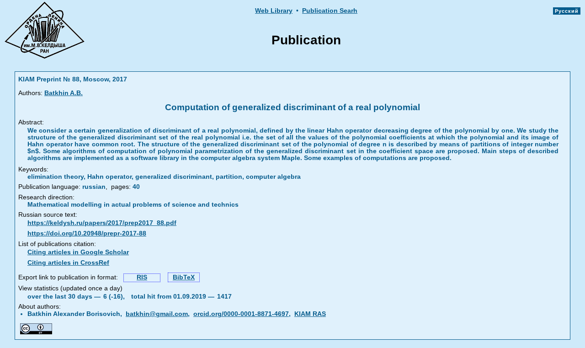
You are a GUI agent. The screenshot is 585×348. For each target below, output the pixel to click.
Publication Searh (329, 10)
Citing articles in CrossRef (68, 262)
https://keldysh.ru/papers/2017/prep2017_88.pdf (101, 223)
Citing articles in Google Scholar (78, 252)
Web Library (273, 10)
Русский (566, 11)
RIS (142, 277)
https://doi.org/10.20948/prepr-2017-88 (86, 233)
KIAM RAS (310, 314)
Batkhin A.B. (63, 93)
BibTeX (184, 277)
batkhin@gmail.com (157, 314)
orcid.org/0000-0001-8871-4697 (241, 314)
